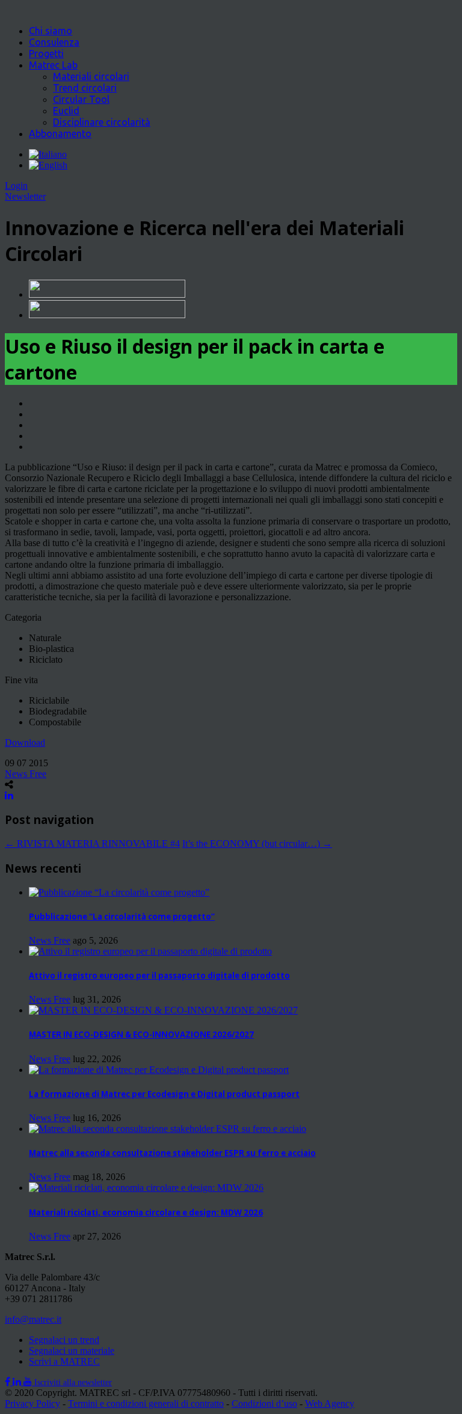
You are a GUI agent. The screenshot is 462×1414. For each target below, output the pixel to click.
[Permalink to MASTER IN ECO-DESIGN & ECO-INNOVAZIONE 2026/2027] (163, 1010)
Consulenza (54, 42)
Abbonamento (60, 133)
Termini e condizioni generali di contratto (146, 1403)
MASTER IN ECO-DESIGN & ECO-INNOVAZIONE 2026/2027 (141, 1034)
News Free (25, 774)
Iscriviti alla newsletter (73, 1382)
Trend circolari (85, 87)
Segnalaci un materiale (71, 1350)
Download (25, 742)
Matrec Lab (53, 65)
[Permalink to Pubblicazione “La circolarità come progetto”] (119, 892)
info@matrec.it (33, 1319)
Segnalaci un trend (64, 1340)
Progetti (46, 53)
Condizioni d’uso (264, 1403)
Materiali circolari (91, 76)
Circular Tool (81, 99)
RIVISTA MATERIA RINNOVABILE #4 (92, 843)
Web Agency (329, 1403)
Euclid (66, 110)
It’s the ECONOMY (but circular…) (257, 843)
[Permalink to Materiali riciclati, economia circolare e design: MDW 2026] (146, 1187)
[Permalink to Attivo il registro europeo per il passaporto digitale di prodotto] (150, 951)
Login (16, 185)
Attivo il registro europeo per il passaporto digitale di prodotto (159, 975)
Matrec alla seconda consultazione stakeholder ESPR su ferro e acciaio (172, 1153)
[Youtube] (28, 1382)
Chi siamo (50, 30)
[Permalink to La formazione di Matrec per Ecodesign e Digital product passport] (159, 1070)
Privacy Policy (32, 1403)
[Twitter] (18, 1382)
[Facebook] (9, 1382)
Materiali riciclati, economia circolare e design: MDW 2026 (146, 1212)
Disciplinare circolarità (101, 122)
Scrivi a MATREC (64, 1361)
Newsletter (25, 196)
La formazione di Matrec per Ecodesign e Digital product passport (164, 1094)
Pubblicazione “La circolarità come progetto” (122, 916)
